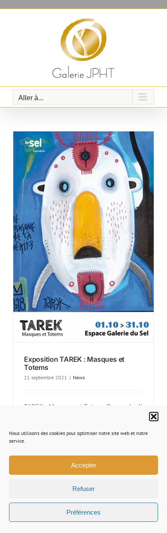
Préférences (83, 512)
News (79, 377)
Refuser (83, 488)
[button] (153, 416)
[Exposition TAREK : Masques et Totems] (83, 236)
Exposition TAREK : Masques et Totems (74, 363)
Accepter (83, 465)
